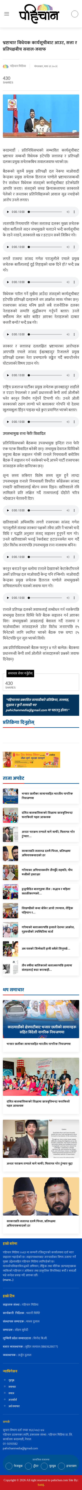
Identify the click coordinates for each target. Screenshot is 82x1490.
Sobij (41, 1484)
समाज (11, 1393)
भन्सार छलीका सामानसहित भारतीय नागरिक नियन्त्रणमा (39, 1044)
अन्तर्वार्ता (13, 1400)
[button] (7, 13)
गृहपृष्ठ (11, 1380)
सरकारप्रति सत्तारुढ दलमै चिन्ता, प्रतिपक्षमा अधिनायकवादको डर (31, 1223)
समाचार (12, 1387)
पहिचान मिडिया (18, 66)
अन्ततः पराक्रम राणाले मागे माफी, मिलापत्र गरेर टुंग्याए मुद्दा (40, 1163)
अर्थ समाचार (14, 1406)
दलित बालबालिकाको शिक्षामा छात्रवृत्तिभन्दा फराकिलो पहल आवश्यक (38, 1103)
